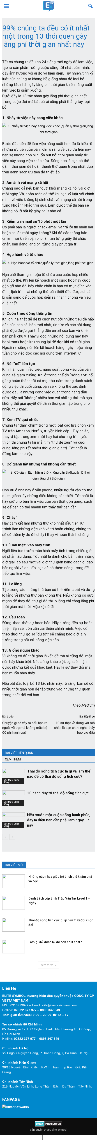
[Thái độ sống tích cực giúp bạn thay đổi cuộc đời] (13, 925)
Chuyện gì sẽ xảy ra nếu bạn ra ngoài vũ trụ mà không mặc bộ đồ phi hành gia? (24, 728)
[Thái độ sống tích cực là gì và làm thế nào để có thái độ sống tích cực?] (13, 776)
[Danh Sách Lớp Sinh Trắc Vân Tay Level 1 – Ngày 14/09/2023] (13, 903)
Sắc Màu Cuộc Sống (11, 781)
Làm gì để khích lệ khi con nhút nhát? (55, 942)
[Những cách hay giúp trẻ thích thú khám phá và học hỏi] (13, 881)
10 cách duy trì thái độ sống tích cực (58, 793)
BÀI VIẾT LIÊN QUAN (19, 753)
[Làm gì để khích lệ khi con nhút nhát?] (13, 946)
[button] (90, 6)
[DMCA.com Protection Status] (48, 1126)
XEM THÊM (13, 759)
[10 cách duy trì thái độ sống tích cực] (13, 798)
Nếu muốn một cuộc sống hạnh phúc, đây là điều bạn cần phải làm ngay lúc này (58, 820)
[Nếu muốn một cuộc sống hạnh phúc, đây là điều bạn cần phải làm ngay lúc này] (13, 820)
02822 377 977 (25, 1038)
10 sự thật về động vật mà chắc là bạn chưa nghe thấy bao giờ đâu (74, 728)
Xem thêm (47, 965)
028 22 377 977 (25, 1010)
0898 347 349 (50, 1010)
